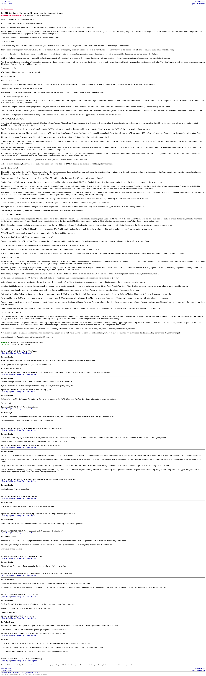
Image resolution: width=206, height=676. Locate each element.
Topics (193, 4)
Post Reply (6, 353)
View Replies (26, 353)
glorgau (31, 616)
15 (2, 633)
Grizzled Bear (33, 445)
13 (2, 595)
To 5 (23, 597)
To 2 (23, 430)
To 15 (24, 661)
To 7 (23, 558)
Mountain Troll (34, 595)
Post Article (201, 4)
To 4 (23, 635)
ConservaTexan (33, 390)
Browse (3, 4)
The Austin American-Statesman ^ (12, 15)
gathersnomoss (33, 428)
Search (10, 4)
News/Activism (200, 2)
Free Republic (6, 2)
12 (2, 573)
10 (2, 531)
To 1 (23, 374)
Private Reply (16, 353)
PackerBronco (33, 407)
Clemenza (32, 573)
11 (2, 556)
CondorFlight (35, 659)
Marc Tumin (32, 351)
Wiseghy (31, 514)
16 (2, 659)
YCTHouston (33, 496)
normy (32, 633)
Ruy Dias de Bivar (35, 556)
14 (2, 616)
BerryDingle (32, 372)
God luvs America (34, 479)
